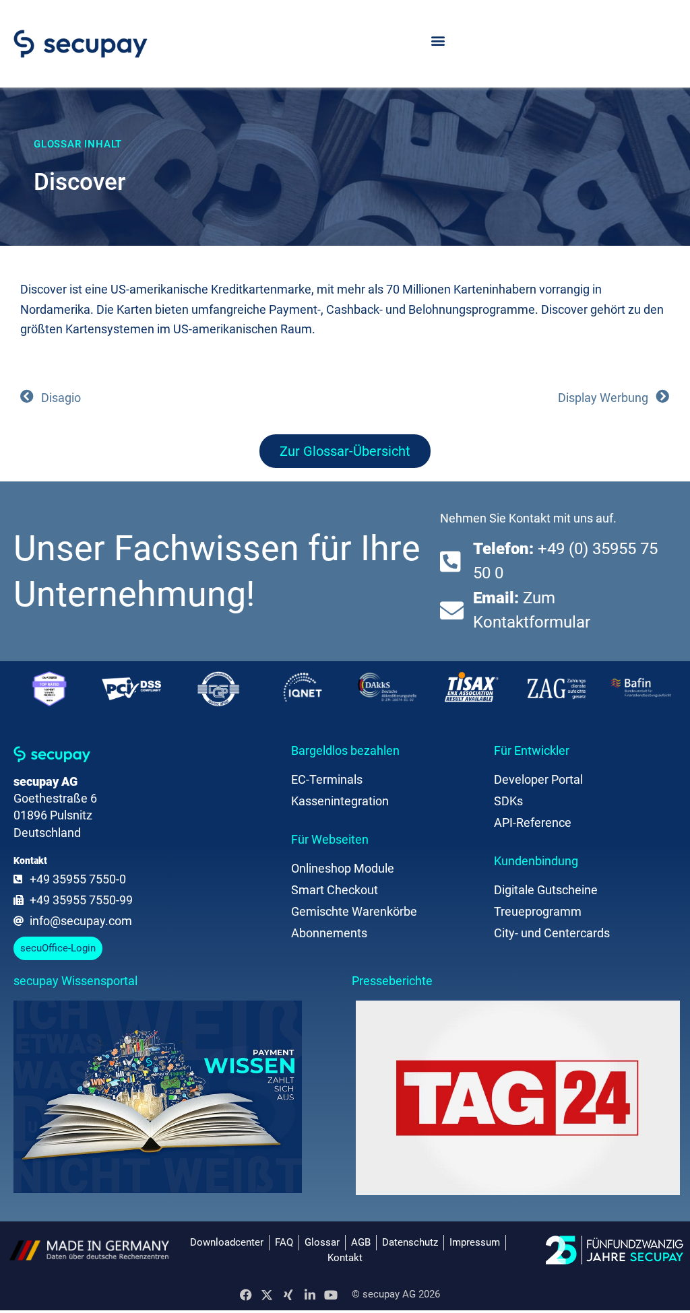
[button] (437, 41)
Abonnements (329, 933)
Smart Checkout (334, 890)
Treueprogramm (538, 911)
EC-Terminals (327, 779)
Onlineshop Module (342, 868)
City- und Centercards (552, 933)
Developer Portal (538, 779)
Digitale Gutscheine (546, 890)
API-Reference (532, 822)
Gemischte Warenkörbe (354, 911)
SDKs (508, 801)
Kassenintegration (340, 801)
